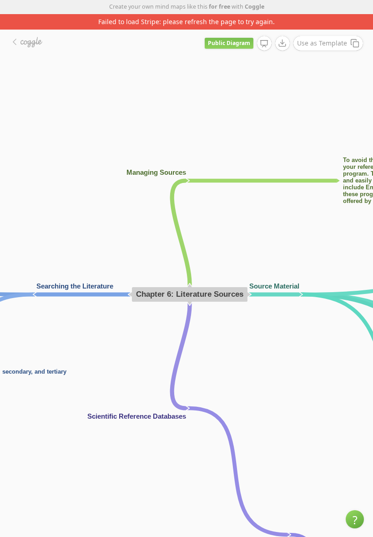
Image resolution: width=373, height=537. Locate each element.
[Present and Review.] (264, 43)
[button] (355, 519)
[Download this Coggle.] (282, 43)
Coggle (254, 6)
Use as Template (322, 43)
